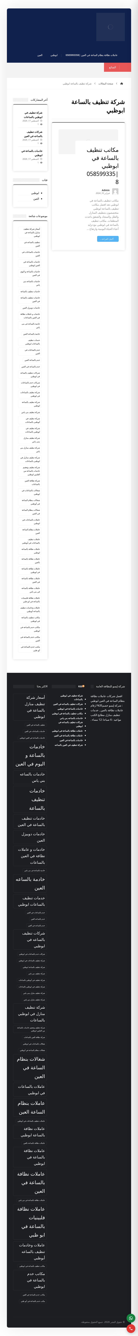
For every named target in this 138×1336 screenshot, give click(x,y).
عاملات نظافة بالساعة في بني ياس (31, 590)
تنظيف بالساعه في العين (32, 244)
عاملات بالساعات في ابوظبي (31, 521)
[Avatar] (115, 191)
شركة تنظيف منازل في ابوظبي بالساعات (30, 459)
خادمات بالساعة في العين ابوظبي (31, 263)
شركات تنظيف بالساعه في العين (68, 703)
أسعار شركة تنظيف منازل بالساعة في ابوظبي (32, 232)
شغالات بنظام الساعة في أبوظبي (31, 502)
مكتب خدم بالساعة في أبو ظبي (30, 648)
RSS (80, 686)
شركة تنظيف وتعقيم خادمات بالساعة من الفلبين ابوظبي (31, 471)
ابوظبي (35, 193)
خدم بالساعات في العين (32, 351)
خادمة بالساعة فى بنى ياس (31, 325)
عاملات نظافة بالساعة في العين (31, 580)
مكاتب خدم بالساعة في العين (30, 639)
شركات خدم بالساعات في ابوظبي (30, 384)
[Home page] (121, 83)
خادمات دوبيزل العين (31, 307)
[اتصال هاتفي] (131, 1328)
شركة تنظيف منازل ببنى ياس (32, 440)
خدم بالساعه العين (32, 360)
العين (36, 199)
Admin (106, 190)
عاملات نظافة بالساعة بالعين (31, 560)
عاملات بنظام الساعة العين (31, 531)
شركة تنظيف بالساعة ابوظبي (31, 404)
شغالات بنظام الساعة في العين (31, 512)
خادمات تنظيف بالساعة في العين (30, 299)
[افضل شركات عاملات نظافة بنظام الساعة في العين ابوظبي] (110, 27)
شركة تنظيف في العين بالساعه (69, 744)
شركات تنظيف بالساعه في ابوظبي (30, 374)
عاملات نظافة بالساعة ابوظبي (31, 551)
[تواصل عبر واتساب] (131, 1318)
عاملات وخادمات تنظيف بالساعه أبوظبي (30, 609)
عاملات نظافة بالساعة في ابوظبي (31, 570)
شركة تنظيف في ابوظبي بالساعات (32, 430)
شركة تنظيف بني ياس (30, 412)
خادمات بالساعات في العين (31, 254)
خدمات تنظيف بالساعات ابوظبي (32, 342)
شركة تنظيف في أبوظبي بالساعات (32, 420)
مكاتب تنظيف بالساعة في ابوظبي (30, 619)
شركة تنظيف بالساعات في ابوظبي (30, 394)
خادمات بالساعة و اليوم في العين (30, 273)
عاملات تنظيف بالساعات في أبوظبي (31, 541)
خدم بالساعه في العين (30, 366)
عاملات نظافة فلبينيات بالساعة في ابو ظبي (30, 599)
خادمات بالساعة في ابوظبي (70, 708)
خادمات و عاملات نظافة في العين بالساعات (30, 316)
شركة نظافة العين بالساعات (32, 482)
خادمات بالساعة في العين (71, 740)
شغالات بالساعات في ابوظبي (31, 492)
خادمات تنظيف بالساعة (30, 291)
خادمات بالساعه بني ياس (31, 283)
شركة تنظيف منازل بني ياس (30, 449)
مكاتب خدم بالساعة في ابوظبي (30, 629)
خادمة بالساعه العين (31, 333)
